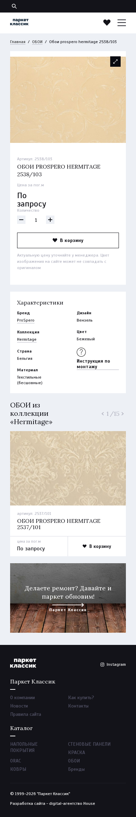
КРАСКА (76, 752)
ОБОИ (37, 41)
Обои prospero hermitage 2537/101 (58, 524)
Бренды (76, 769)
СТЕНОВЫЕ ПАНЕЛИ (89, 744)
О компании (22, 698)
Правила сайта (25, 714)
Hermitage (27, 339)
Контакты (78, 706)
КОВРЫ (18, 769)
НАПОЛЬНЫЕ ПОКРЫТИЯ (24, 747)
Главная (17, 41)
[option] (68, 99)
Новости (19, 706)
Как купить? (81, 698)
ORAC (15, 761)
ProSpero (26, 320)
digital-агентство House (72, 803)
